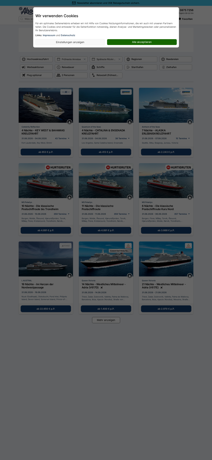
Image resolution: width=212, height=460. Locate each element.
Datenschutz (68, 35)
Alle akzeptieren (142, 42)
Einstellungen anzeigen (70, 42)
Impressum (49, 35)
